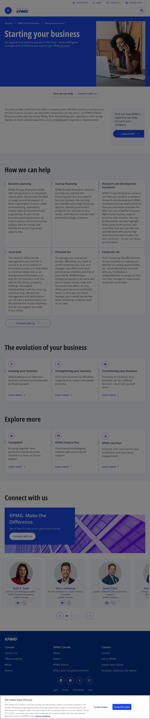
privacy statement (42, 716)
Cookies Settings (101, 707)
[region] (75, 707)
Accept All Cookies (122, 707)
